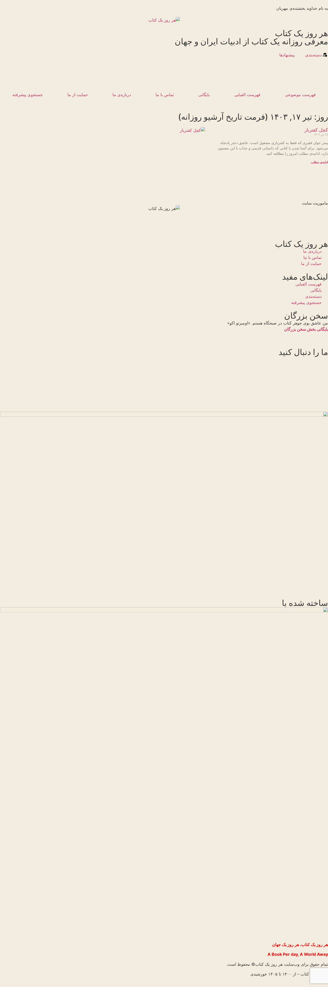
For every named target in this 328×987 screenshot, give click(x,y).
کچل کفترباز (316, 130)
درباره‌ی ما (121, 94)
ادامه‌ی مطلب (319, 162)
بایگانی (204, 94)
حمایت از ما (77, 94)
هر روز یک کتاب (301, 33)
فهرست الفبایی (247, 94)
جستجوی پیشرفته (27, 94)
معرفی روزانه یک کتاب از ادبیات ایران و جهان (251, 41)
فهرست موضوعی (300, 94)
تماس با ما (165, 94)
